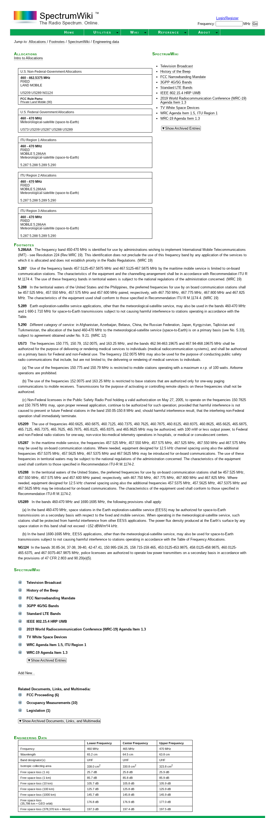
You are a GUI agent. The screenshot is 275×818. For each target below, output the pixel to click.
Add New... (26, 673)
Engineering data (106, 42)
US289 (36, 93)
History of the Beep (175, 71)
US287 (46, 129)
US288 (57, 129)
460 (23, 78)
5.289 (43, 165)
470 (31, 118)
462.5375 (36, 78)
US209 (25, 93)
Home (69, 32)
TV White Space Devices (180, 108)
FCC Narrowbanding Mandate (183, 77)
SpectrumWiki (79, 42)
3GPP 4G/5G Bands (176, 82)
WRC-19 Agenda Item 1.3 (180, 118)
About (204, 32)
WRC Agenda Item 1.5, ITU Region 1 (189, 113)
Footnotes (57, 42)
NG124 (47, 93)
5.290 (52, 165)
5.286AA (39, 154)
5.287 (24, 165)
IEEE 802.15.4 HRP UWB (180, 93)
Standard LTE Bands (176, 88)
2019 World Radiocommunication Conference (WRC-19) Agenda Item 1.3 (203, 100)
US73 (24, 129)
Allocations (38, 42)
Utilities (102, 32)
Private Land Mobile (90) (36, 102)
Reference (168, 32)
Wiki (134, 32)
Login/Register (227, 18)
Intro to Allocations (28, 58)
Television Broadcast (176, 66)
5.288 (34, 165)
